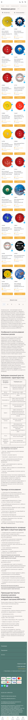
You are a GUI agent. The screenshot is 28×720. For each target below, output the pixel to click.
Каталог (3, 654)
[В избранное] (12, 18)
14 (19, 304)
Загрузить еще (13, 300)
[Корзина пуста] (25, 2)
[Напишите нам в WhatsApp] (5, 686)
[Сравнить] (12, 24)
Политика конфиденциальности (8, 698)
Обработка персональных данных (8, 696)
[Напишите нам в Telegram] (2, 686)
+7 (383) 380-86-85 (21, 666)
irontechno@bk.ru (22, 668)
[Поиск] (22, 2)
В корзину (7, 41)
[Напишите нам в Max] (7, 686)
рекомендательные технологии (8, 703)
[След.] (23, 304)
